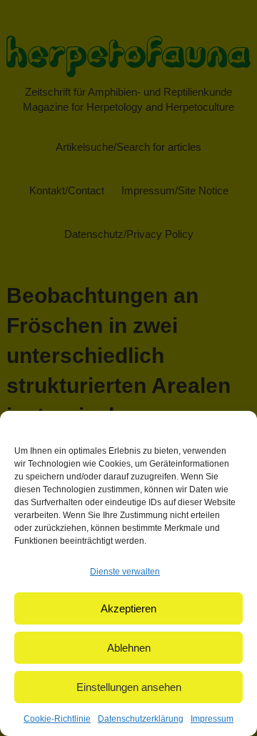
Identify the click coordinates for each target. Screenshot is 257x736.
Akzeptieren (128, 608)
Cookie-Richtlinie (57, 719)
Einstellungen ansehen (128, 687)
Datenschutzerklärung (140, 719)
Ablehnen (129, 648)
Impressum (212, 719)
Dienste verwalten (125, 572)
